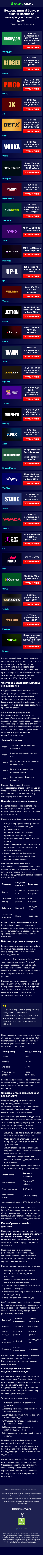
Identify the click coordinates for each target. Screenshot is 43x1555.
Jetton (5, 321)
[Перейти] (21, 1509)
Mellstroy (6, 261)
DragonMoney (9, 468)
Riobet (5, 73)
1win (4, 361)
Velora (5, 301)
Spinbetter (7, 220)
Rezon (5, 341)
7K (3, 114)
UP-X (4, 281)
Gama (5, 589)
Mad (4, 569)
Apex (4, 444)
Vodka (5, 156)
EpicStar (6, 629)
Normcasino (8, 199)
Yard (4, 241)
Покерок (6, 178)
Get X (5, 136)
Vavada (5, 528)
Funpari (5, 651)
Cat (4, 548)
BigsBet (6, 382)
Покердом (7, 52)
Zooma (5, 403)
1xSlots (5, 609)
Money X (6, 424)
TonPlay (6, 488)
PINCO (5, 94)
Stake (5, 508)
